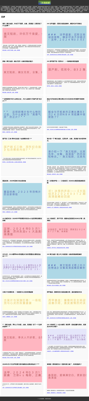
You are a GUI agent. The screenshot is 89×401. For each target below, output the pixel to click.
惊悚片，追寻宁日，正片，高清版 (67, 9)
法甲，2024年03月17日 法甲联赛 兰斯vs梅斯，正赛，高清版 (15, 387)
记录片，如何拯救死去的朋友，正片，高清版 (69, 6)
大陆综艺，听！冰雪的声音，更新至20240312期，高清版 (59, 207)
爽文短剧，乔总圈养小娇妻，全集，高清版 (73, 11)
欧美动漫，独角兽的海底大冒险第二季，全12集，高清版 (45, 6)
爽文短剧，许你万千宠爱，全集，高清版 (11, 50)
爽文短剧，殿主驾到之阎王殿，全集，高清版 (35, 11)
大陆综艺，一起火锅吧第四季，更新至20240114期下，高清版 (60, 351)
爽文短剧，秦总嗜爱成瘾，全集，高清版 (64, 7)
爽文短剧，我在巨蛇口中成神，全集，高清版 (49, 9)
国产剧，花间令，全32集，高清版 (54, 85)
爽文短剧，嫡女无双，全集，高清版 (10, 92)
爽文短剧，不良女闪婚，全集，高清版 (45, 7)
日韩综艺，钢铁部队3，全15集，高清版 (15, 11)
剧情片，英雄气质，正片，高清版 (9, 132)
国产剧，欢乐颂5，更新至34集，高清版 (26, 7)
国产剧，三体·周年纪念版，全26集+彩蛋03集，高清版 (14, 162)
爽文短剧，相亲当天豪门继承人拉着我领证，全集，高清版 (74, 10)
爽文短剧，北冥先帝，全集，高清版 (54, 174)
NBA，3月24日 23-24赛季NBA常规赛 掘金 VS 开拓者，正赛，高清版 (62, 129)
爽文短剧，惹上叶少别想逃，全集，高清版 (56, 285)
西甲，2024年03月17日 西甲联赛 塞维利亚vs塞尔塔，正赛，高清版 (61, 317)
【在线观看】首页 (5, 6)
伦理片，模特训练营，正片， (31, 9)
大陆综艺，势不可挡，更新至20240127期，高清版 (58, 247)
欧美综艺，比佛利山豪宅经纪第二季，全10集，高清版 (48, 10)
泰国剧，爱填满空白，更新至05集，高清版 (56, 392)
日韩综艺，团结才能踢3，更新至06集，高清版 (21, 6)
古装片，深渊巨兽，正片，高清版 (9, 316)
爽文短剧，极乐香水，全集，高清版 (54, 11)
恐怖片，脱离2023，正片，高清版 (9, 211)
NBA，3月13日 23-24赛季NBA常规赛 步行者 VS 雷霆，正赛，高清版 (17, 280)
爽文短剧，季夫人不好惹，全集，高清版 (11, 357)
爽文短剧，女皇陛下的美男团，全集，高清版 (25, 10)
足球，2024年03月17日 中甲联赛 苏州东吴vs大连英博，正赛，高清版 (17, 246)
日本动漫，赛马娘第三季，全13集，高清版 (13, 9)
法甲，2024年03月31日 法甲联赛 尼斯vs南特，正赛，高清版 (60, 54)
